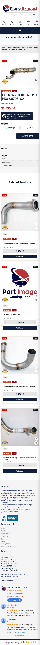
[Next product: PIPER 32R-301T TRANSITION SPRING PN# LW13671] (37, 322)
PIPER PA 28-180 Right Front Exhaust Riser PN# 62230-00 (19, 459)
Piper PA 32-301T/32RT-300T (22, 48)
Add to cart (27, 136)
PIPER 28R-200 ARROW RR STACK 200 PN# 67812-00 (20, 244)
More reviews (20, 635)
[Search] (34, 15)
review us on (13, 600)
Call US (12, 24)
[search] (4, 22)
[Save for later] (36, 80)
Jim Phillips (11, 619)
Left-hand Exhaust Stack (11, 315)
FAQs (20, 24)
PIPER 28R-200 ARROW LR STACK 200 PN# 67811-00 (20, 387)
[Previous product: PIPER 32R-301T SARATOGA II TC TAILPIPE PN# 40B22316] (2, 322)
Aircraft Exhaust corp (17, 587)
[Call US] (12, 22)
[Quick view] (36, 228)
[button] (20, 30)
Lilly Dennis (12, 605)
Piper (9, 48)
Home (4, 48)
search (4, 24)
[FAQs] (20, 22)
